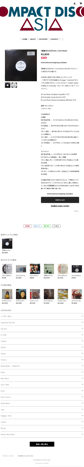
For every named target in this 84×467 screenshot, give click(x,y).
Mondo (3, 428)
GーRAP (3, 335)
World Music (5, 403)
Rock (3, 372)
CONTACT (55, 39)
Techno (4, 360)
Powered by (39, 463)
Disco (3, 391)
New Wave (5, 378)
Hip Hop (4, 329)
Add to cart (60, 200)
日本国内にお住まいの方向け (60, 206)
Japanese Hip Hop (8, 322)
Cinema (3, 341)
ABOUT (33, 39)
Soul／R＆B (5, 385)
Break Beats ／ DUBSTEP (10, 366)
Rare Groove (5, 397)
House (3, 354)
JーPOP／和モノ (6, 316)
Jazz (2, 409)
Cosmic (3, 422)
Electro (3, 347)
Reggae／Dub (6, 416)
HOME (25, 39)
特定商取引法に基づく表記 (25, 456)
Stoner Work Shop (8, 434)
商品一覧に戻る (42, 444)
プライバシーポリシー (8, 456)
